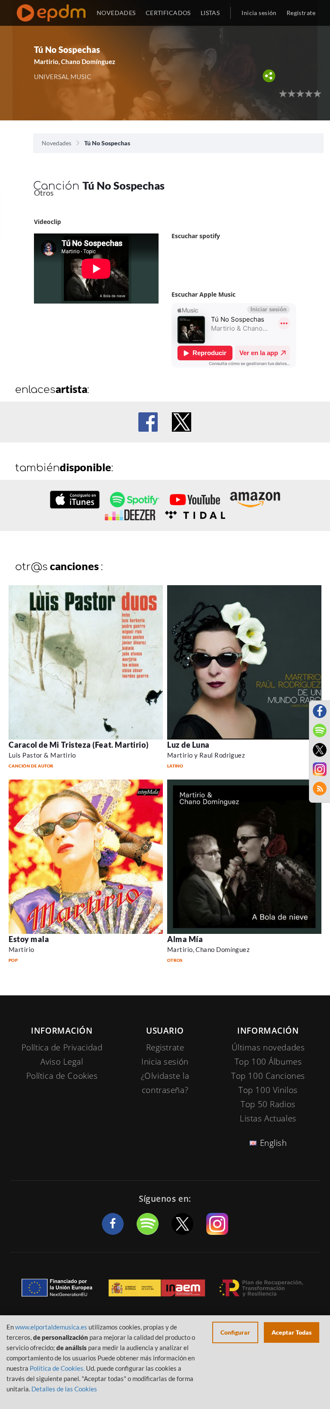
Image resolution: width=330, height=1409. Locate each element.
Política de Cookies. (57, 1368)
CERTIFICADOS (168, 12)
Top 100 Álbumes (268, 1061)
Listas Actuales (268, 1118)
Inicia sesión (258, 12)
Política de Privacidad (62, 1047)
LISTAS (210, 12)
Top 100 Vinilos (268, 1090)
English (273, 1142)
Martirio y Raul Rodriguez (206, 755)
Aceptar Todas (292, 1332)
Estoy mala (29, 939)
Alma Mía (185, 939)
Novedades (56, 143)
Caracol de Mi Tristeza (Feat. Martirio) (78, 744)
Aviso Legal (61, 1061)
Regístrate (301, 12)
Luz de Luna (188, 744)
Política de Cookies (62, 1075)
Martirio (21, 949)
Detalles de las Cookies (64, 1389)
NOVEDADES (116, 12)
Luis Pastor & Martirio (42, 755)
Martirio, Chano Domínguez (208, 949)
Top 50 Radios (268, 1104)
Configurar (235, 1332)
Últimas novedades (268, 1047)
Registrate (165, 1047)
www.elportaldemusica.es (51, 1327)
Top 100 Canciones (268, 1075)
